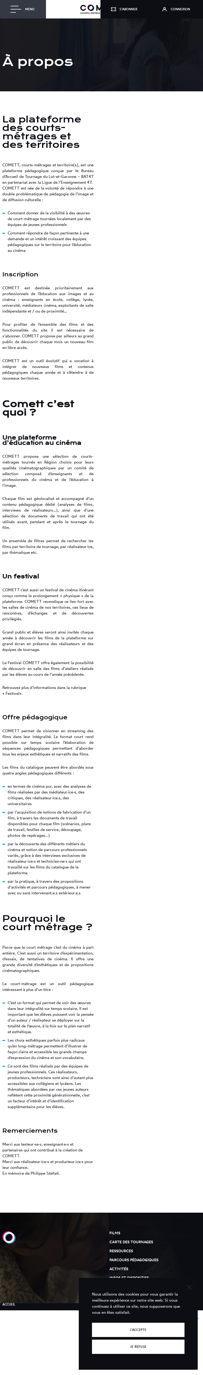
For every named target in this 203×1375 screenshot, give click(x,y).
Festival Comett (16, 1330)
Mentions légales (18, 1338)
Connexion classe (18, 1355)
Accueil (8, 1304)
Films (114, 1233)
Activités (118, 1269)
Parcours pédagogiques (133, 1260)
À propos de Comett (20, 1313)
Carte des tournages (131, 1242)
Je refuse (138, 1347)
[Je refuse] (189, 1286)
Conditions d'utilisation (23, 1347)
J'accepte (138, 1330)
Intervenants (14, 1321)
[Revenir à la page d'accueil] (9, 1242)
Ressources (121, 1251)
